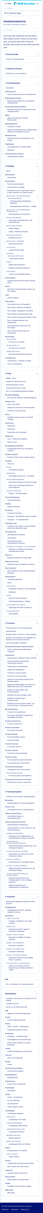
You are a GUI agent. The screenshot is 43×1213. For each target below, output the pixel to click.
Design (9, 1064)
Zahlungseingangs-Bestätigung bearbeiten (20, 202)
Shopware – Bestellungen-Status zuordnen (22, 516)
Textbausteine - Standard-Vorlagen (19, 361)
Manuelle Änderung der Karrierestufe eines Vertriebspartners (21, 110)
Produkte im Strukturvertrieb (16, 673)
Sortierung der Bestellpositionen (19, 274)
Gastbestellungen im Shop (15, 385)
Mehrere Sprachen (15, 1138)
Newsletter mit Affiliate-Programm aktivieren (20, 938)
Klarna (9, 583)
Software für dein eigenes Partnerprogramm (20, 796)
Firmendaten (11, 1091)
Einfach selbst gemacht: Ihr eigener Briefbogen (19, 1044)
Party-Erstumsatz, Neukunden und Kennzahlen (18, 327)
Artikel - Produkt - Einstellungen (18, 1026)
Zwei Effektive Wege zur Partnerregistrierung (15, 817)
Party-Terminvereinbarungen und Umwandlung (18, 332)
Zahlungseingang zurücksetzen (19, 214)
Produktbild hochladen (16, 470)
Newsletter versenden (16, 945)
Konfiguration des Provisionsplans (18, 769)
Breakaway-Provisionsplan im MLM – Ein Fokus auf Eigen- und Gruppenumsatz (21, 704)
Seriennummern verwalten (16, 187)
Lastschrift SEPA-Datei (16, 250)
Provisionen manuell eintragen (17, 753)
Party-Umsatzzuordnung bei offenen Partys (22, 317)
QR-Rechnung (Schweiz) (17, 348)
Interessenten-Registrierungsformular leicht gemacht (20, 902)
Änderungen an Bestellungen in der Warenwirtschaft (20, 221)
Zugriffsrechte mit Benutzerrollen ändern (20, 1163)
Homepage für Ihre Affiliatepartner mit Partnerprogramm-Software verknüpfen (22, 837)
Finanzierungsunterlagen (15, 184)
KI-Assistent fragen (14, 13)
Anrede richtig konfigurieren (16, 1020)
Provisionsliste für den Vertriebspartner (19, 628)
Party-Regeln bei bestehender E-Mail (19, 314)
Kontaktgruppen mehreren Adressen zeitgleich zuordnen (19, 911)
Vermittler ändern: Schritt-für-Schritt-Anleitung (21, 634)
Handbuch (38, 4)
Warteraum (10, 150)
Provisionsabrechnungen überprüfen (19, 760)
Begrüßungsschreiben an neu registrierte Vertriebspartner (21, 102)
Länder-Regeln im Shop (15, 1107)
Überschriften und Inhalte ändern (18, 1180)
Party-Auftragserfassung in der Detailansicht (17, 321)
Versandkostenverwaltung (16, 535)
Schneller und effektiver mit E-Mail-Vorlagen (20, 922)
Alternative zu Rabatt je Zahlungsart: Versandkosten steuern (21, 550)
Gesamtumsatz (11, 631)
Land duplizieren (12, 1104)
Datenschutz (25, 1209)
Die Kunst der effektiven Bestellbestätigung (21, 398)
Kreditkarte (12, 592)
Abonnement (11, 177)
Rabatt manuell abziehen (17, 265)
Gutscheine (11, 426)
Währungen (11, 1193)
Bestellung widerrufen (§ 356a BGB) (19, 558)
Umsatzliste (10, 88)
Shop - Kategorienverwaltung (17, 439)
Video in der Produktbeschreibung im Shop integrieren (21, 486)
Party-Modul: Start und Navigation (18, 304)
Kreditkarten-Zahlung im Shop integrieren (22, 589)
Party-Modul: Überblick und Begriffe (19, 307)
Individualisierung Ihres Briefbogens (19, 1039)
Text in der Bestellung (14, 364)
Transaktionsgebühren (14, 579)
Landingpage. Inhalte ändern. (18, 1126)
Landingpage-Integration (15, 1113)
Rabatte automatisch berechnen (19, 268)
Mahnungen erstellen (17, 259)
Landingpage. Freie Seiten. (17, 1119)
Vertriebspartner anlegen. (15, 157)
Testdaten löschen (12, 1004)
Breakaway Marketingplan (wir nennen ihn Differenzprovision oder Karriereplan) (21, 685)
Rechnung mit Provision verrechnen (19, 782)
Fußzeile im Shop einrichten (16, 411)
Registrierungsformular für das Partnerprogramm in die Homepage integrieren (20, 880)
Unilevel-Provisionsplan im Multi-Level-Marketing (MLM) (20, 680)
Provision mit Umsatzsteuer (16, 712)
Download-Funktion (14, 126)
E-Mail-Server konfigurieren (16, 1084)
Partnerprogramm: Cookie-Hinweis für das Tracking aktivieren (21, 829)
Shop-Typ (10, 464)
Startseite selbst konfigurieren (17, 1173)
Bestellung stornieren (16, 244)
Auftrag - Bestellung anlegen (18, 232)
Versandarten (11, 538)
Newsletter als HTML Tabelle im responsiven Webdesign (19, 930)
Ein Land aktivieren (13, 1100)
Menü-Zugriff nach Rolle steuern (18, 1166)
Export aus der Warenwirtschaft (16, 1007)
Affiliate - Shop (11, 378)
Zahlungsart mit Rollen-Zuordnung (20, 607)
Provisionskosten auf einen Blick (18, 763)
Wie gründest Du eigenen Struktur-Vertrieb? (22, 658)
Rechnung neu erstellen (17, 342)
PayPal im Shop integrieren (18, 598)
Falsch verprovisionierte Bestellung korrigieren (19, 650)
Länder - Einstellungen (15, 1097)
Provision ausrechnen (14, 724)
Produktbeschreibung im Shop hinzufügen (23, 482)
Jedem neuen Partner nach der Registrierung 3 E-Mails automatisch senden (21, 968)
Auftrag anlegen (14, 228)
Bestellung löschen (15, 238)
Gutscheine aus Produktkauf (17, 432)
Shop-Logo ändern (13, 404)
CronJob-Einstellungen (15, 1058)
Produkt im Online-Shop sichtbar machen (21, 457)
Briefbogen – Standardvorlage (17, 1036)
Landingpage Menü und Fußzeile (19, 1144)
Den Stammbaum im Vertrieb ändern (19, 147)
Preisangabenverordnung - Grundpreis (21, 476)
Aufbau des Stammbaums (15, 670)
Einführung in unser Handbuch (16, 73)
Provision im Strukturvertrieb (17, 676)
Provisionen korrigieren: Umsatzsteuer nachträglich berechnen (20, 716)
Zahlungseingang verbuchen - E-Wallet (23, 206)
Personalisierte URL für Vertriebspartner (20, 810)
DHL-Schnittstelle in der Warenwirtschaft (19, 984)
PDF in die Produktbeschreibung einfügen (20, 391)
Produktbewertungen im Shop (16, 388)
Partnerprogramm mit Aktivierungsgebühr (20, 803)
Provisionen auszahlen (15, 730)
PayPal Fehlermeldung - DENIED (19, 601)
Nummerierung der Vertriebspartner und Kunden (20, 139)
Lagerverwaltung (13, 298)
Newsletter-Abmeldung (16, 952)
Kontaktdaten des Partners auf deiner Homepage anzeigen (21, 855)
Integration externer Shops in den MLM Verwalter (20, 418)
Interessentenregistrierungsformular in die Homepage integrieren (22, 847)
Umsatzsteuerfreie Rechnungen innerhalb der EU (21, 282)
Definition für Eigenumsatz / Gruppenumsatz (16, 699)
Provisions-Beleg (13, 740)
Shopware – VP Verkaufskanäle (17, 520)
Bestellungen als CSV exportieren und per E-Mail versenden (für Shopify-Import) (21, 191)
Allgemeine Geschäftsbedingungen (19, 1013)
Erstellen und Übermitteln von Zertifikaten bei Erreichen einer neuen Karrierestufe (21, 639)
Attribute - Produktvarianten (18, 493)
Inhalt (9, 4)
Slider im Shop (12, 442)
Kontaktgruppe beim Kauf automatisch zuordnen (20, 450)
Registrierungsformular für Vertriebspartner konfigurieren (19, 886)
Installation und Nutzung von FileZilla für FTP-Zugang (21, 999)
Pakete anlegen (14, 1157)
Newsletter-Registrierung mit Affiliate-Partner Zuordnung (21, 959)
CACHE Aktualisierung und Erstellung (19, 1051)
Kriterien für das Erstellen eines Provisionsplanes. (17, 691)
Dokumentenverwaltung (15, 1071)
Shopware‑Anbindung (14, 513)
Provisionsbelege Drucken (16, 737)
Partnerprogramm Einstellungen (17, 825)
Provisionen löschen (14, 747)
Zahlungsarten (13, 614)
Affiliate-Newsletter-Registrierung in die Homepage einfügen (22, 869)
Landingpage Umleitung (16, 1132)
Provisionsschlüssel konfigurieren (20, 776)
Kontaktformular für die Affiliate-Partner (22, 862)
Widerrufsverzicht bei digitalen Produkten (21, 564)
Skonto (8, 171)
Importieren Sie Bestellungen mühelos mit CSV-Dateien (21, 290)
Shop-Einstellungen (14, 500)
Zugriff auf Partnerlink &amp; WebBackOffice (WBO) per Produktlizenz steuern (22, 131)
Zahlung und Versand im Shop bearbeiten (21, 407)
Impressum (14, 1209)
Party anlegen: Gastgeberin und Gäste (20, 311)
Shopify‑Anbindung (13, 507)
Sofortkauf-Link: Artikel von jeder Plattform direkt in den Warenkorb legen (21, 527)
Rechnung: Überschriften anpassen (20, 354)
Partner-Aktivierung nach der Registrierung (21, 94)
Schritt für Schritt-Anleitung (15, 59)
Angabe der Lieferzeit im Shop (16, 381)
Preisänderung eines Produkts (17, 1030)
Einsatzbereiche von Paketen (17, 1151)
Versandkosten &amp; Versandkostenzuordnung (16, 542)
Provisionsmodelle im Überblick (16, 643)
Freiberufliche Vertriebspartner (17, 666)
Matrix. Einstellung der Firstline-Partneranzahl (17, 119)
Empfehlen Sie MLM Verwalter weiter (19, 695)
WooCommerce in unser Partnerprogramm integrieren (21, 572)
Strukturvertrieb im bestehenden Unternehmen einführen (18, 662)
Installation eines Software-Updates (19, 1186)
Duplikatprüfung (12, 1077)
